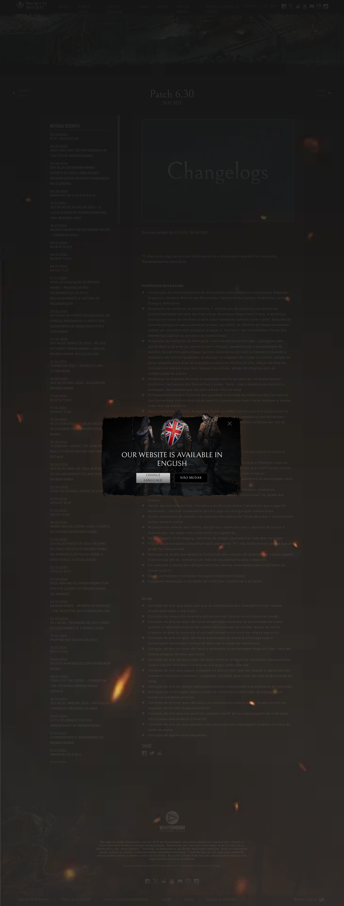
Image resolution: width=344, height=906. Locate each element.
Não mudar (190, 478)
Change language (153, 478)
